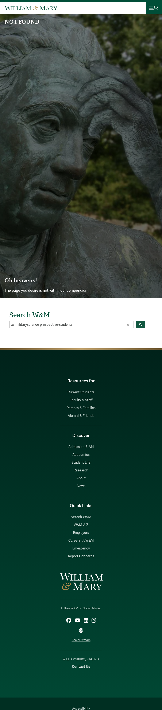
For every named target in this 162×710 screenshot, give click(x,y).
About (81, 478)
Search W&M (81, 517)
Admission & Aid (81, 447)
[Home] (31, 8)
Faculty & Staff (81, 400)
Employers (81, 533)
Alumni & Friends (81, 416)
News (81, 486)
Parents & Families (81, 408)
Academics (81, 455)
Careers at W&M (81, 540)
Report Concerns (81, 556)
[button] (127, 324)
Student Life (81, 462)
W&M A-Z (81, 525)
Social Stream (81, 640)
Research (81, 470)
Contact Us (81, 666)
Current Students (81, 392)
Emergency (81, 548)
